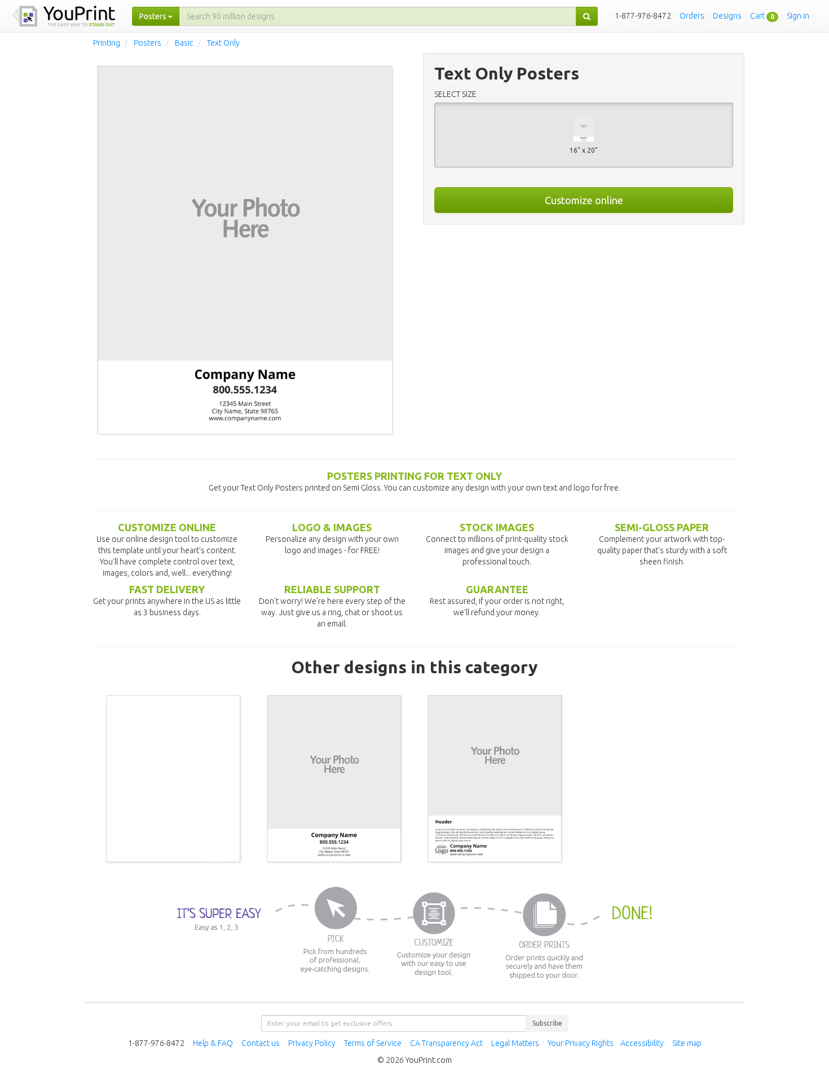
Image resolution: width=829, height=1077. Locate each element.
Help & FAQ (213, 1043)
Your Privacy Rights (581, 1043)
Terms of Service (373, 1043)
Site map (687, 1043)
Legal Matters (515, 1043)
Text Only (223, 42)
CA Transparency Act (446, 1043)
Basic (184, 42)
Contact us (260, 1043)
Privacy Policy (312, 1043)
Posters (147, 42)
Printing (106, 42)
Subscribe (547, 1023)
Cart (757, 15)
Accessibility (642, 1043)
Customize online (584, 200)
